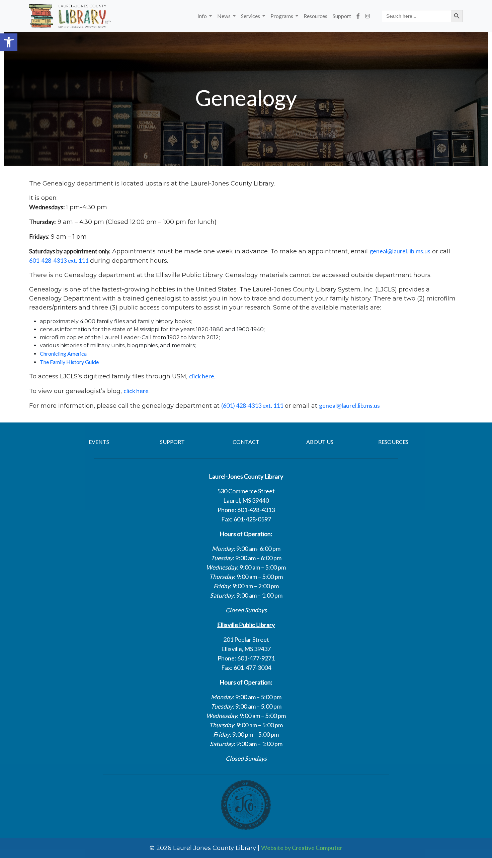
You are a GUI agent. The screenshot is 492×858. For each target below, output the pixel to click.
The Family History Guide (69, 362)
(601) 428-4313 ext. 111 (252, 405)
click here (201, 376)
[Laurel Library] (70, 16)
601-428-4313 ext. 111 (58, 260)
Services (251, 16)
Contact (246, 442)
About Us (319, 442)
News (224, 16)
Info (202, 16)
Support (342, 16)
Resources (315, 16)
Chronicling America (63, 353)
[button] (8, 42)
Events (99, 442)
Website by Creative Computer (301, 847)
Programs (282, 16)
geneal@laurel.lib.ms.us (400, 251)
